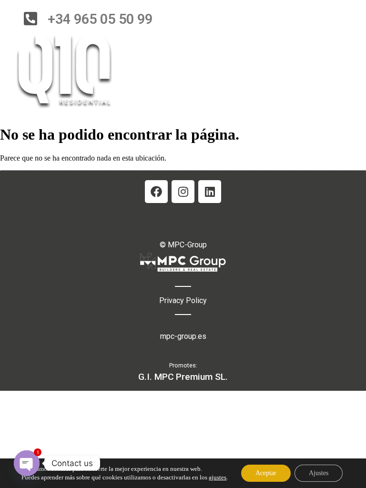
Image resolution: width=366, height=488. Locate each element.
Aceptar (265, 473)
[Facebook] (156, 191)
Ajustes (318, 473)
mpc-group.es (183, 336)
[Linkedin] (209, 191)
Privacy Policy (183, 300)
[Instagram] (183, 191)
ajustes (217, 477)
